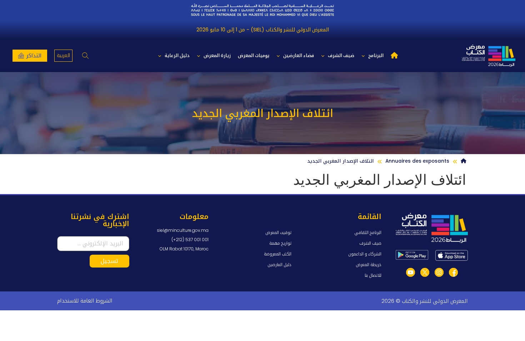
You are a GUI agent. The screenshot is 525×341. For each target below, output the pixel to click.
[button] (85, 56)
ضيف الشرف (341, 55)
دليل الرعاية (177, 55)
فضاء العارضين (298, 55)
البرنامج (376, 55)
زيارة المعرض (217, 55)
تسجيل (109, 260)
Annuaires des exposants (417, 161)
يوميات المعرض (253, 55)
